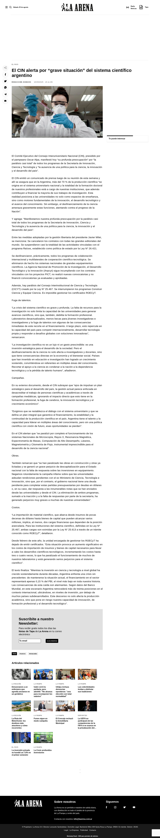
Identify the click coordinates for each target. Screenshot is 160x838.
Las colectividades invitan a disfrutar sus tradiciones (86, 689)
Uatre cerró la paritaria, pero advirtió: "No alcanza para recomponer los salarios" (43, 691)
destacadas (33, 654)
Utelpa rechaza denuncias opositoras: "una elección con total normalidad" (63, 691)
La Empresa (74, 830)
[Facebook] (106, 807)
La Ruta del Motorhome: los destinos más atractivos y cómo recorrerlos (20, 723)
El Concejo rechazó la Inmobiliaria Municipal (64, 721)
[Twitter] (124, 807)
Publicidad (84, 830)
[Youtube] (134, 807)
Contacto (92, 830)
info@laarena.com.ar (83, 819)
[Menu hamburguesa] (6, 7)
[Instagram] (115, 807)
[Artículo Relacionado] (21, 674)
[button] (5, 74)
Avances (23, 654)
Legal (66, 830)
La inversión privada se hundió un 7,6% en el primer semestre (21, 752)
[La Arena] (77, 7)
